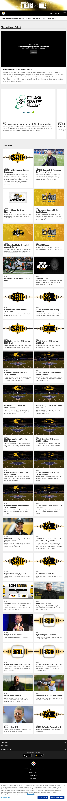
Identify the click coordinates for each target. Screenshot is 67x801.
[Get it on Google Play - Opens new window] (39, 756)
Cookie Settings (5, 797)
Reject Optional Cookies (57, 797)
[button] (33, 52)
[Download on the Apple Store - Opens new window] (27, 755)
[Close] (64, 786)
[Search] (61, 13)
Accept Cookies (43, 797)
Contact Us (33, 781)
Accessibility (33, 778)
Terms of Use (33, 775)
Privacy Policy (33, 772)
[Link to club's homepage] (3, 12)
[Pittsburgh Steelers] (33, 764)
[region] (33, 792)
